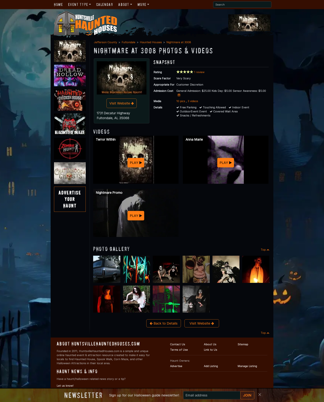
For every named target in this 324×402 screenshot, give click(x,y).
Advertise (176, 366)
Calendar (104, 4)
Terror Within (106, 139)
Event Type (78, 4)
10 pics (180, 101)
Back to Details (165, 323)
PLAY (134, 162)
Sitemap (243, 344)
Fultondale (128, 42)
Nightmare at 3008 (178, 42)
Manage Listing (247, 366)
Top (264, 249)
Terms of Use (179, 349)
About (123, 4)
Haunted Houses (151, 42)
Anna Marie (194, 139)
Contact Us (177, 344)
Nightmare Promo (109, 193)
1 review (199, 72)
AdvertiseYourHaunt (70, 199)
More (142, 4)
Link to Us (210, 349)
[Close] (260, 395)
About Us (210, 344)
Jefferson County (105, 42)
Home (58, 4)
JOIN (247, 395)
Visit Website (120, 103)
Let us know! (65, 385)
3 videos (193, 101)
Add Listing (211, 366)
